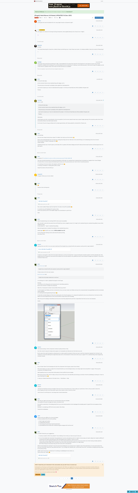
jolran (39, 79)
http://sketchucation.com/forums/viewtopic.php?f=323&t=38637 (57, 158)
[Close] (102, 464)
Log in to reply (99, 17)
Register (38, 474)
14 (67, 478)
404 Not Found (42, 201)
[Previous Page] (60, 478)
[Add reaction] (92, 26)
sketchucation (38, 1)
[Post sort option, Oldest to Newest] (93, 18)
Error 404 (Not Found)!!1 (44, 249)
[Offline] (36, 30)
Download (68, 11)
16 (71, 478)
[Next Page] (78, 478)
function (39, 20)
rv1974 (39, 415)
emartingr (40, 100)
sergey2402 (40, 174)
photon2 (39, 244)
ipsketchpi (40, 45)
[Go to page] (65, 478)
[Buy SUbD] (69, 486)
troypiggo (39, 61)
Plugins (37, 17)
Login (43, 474)
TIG (38, 29)
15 (69, 478)
